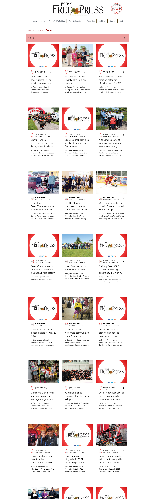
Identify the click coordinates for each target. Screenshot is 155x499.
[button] (124, 38)
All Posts (31, 38)
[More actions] (56, 72)
